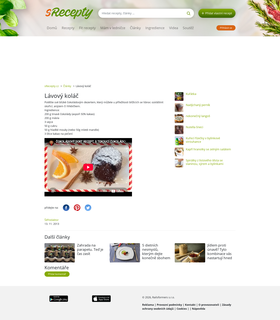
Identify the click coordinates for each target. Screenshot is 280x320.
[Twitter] (88, 207)
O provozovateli (208, 304)
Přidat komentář (57, 274)
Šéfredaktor (51, 220)
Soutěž (188, 27)
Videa (173, 27)
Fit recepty (87, 27)
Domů (52, 27)
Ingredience (154, 27)
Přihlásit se (226, 27)
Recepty (68, 27)
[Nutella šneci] (179, 129)
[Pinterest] (77, 207)
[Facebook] (66, 207)
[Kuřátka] (179, 96)
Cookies (182, 308)
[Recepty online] (69, 13)
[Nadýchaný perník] (179, 107)
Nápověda (198, 308)
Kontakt (190, 304)
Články (135, 27)
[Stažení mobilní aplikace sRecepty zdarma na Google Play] (58, 298)
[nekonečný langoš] (179, 118)
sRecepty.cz (51, 86)
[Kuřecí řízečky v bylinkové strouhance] (179, 140)
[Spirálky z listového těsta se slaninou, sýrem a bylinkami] (179, 163)
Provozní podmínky (169, 304)
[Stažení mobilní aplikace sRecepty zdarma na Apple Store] (101, 298)
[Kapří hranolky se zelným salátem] (179, 152)
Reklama (148, 304)
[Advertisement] (140, 58)
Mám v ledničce (112, 27)
